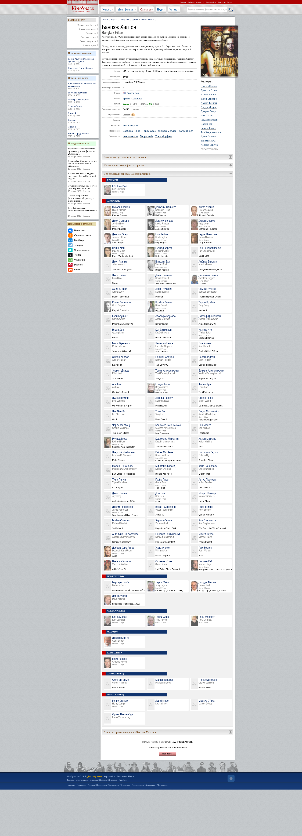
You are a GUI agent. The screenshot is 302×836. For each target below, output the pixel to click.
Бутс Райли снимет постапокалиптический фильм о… (82, 212)
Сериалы (145, 9)
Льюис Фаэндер (209, 103)
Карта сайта (211, 2)
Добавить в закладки (195, 2)
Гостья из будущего (77, 93)
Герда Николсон (209, 120)
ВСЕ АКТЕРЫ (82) (209, 149)
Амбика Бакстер (209, 145)
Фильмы (106, 9)
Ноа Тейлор (207, 115)
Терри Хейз (149, 131)
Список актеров (88, 37)
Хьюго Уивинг (208, 94)
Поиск (229, 2)
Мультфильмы (126, 9)
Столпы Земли (75, 107)
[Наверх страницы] (231, 778)
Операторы (125, 785)
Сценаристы (113, 785)
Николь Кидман (209, 86)
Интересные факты (86, 25)
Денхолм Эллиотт (210, 90)
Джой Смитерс (209, 99)
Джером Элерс (208, 111)
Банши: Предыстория (78, 134)
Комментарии (89, 45)
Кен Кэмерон (130, 125)
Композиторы (138, 785)
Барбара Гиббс (131, 131)
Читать (173, 9)
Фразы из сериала (87, 29)
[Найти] (230, 9)
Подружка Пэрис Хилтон (80, 69)
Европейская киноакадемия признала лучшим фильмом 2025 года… (81, 152)
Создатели (91, 33)
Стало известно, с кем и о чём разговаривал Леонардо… (82, 188)
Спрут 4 (74, 114)
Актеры (91, 785)
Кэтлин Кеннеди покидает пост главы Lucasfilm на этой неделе (82, 177)
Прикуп (74, 121)
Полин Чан (207, 124)
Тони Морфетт (163, 136)
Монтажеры (162, 785)
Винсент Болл (208, 141)
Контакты (221, 2)
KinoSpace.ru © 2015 (76, 776)
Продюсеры (101, 785)
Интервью (112, 780)
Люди (160, 9)
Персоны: (71, 785)
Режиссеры (81, 785)
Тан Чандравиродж (211, 132)
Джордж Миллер (167, 131)
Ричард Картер (208, 128)
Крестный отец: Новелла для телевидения (82, 85)
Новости (103, 780)
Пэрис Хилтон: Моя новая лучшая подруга (81, 61)
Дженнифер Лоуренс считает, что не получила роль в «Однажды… (82, 165)
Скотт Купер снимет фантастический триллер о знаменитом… (81, 199)
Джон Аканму (208, 136)
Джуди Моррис (209, 107)
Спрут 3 (74, 127)
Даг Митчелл (186, 131)
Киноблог (123, 780)
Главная (182, 2)
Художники (150, 785)
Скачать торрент (88, 41)
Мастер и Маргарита (78, 100)
